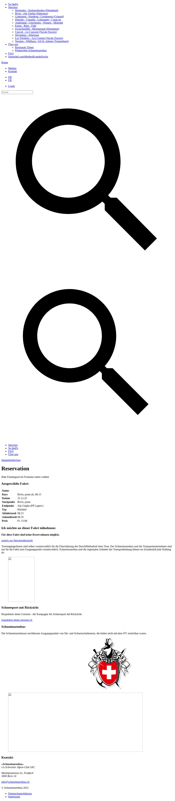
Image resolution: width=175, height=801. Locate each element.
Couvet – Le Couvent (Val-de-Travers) (36, 31)
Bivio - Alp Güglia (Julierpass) (31, 13)
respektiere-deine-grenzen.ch (16, 620)
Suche (44, 56)
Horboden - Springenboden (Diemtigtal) (36, 10)
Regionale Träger (24, 47)
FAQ (11, 53)
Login (21, 56)
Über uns (13, 44)
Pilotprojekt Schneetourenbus (31, 50)
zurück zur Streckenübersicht (17, 540)
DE (10, 77)
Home (4, 62)
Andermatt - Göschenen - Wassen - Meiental (39, 22)
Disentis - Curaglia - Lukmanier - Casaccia (38, 19)
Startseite (13, 56)
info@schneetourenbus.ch (15, 781)
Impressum (14, 796)
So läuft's (13, 4)
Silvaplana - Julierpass (27, 35)
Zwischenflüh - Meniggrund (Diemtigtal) (37, 28)
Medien (28, 56)
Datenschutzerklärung (20, 793)
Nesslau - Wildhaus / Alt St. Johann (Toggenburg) (42, 41)
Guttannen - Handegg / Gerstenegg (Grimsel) (39, 16)
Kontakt (37, 56)
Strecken (13, 7)
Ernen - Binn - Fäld (25, 25)
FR (10, 80)
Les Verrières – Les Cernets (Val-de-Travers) (39, 38)
